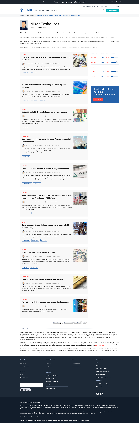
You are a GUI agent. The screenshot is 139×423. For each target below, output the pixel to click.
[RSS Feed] (101, 394)
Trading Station (49, 366)
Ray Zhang (65, 15)
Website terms (23, 420)
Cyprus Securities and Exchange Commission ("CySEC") (51, 407)
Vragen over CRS (85, 420)
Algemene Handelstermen (34, 420)
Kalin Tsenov (39, 15)
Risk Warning (73, 420)
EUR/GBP (93, 76)
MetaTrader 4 (49, 369)
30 (77, 322)
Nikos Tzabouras (30, 15)
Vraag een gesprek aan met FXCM (91, 6)
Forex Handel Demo (75, 363)
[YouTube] (97, 394)
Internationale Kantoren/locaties (27, 369)
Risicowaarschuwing (35, 402)
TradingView (48, 363)
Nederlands (23, 385)
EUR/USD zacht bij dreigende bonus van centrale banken (44, 112)
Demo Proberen (108, 6)
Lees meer (98, 99)
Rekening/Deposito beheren (102, 371)
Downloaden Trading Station (52, 375)
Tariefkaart (44, 420)
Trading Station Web (50, 388)
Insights (22, 15)
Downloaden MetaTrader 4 (52, 381)
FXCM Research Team (75, 15)
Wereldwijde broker (24, 366)
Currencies (25, 72)
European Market (27, 183)
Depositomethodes (100, 374)
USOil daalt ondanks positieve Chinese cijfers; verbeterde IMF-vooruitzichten (47, 140)
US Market (25, 100)
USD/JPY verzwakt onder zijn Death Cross (38, 252)
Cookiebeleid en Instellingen (102, 383)
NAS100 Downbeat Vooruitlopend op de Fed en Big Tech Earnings (44, 86)
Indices (24, 82)
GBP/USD (93, 62)
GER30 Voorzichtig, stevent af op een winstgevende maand (45, 168)
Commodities (26, 136)
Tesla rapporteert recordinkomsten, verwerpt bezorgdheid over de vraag (45, 226)
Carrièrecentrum (24, 374)
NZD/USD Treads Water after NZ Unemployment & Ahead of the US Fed (46, 58)
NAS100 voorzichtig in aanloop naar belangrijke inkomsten (45, 302)
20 (74, 322)
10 (72, 322)
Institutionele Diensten (101, 368)
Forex (24, 54)
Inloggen (116, 6)
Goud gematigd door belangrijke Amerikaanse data (42, 279)
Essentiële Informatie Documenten (56, 420)
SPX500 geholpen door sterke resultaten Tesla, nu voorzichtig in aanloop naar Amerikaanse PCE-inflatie (46, 196)
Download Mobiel (50, 378)
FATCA (78, 420)
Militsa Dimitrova (49, 15)
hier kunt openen (99, 345)
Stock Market (34, 100)
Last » (84, 322)
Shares (24, 222)
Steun (101, 6)
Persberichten (23, 372)
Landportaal (23, 363)
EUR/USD (93, 57)
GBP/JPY (93, 67)
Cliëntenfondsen (24, 377)
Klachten (67, 420)
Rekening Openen (112, 10)
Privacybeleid (99, 386)
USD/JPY (93, 71)
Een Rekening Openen (76, 366)
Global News (34, 72)
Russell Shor (58, 15)
